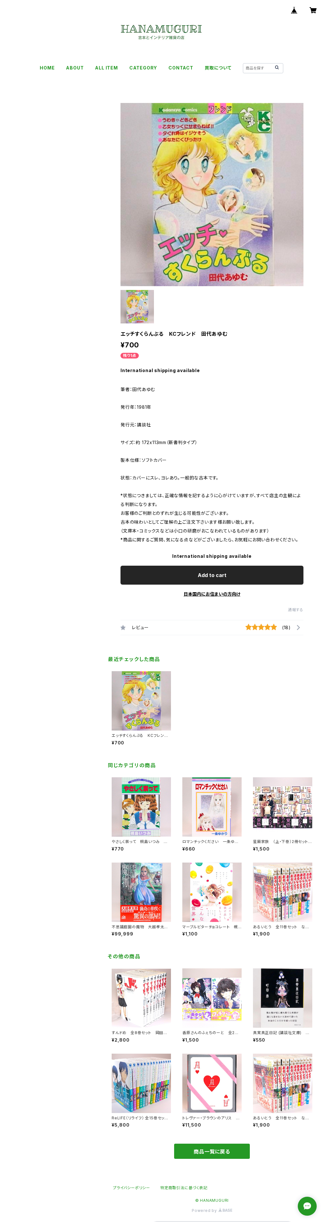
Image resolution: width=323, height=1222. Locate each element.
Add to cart (212, 575)
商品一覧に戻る (212, 1151)
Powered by (205, 1210)
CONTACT (180, 67)
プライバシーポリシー (131, 1187)
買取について (218, 67)
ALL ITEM (106, 67)
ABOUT (75, 67)
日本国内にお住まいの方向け (212, 594)
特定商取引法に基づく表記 (184, 1187)
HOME (47, 67)
